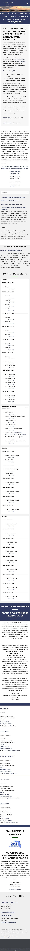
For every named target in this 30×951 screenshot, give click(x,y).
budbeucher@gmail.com (10, 726)
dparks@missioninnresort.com (12, 750)
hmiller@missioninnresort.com (12, 798)
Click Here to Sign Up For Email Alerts (11, 204)
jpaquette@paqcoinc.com (10, 773)
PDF (9, 289)
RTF (13, 289)
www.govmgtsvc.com (15, 889)
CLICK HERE (6, 117)
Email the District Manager (8, 922)
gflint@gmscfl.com (15, 186)
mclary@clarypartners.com (11, 822)
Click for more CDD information (10, 200)
